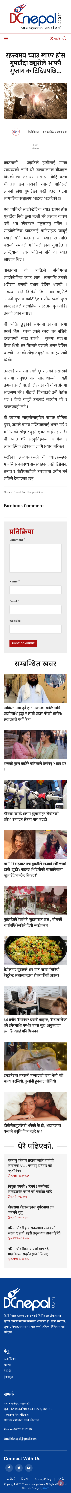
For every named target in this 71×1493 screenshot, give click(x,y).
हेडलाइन (8, 1377)
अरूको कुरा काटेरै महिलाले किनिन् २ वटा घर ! (35, 767)
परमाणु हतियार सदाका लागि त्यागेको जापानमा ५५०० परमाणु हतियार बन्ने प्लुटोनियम (31, 1166)
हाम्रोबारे (11, 1479)
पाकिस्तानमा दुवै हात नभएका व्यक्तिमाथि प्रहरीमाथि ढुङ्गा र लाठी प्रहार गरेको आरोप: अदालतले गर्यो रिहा (33, 714)
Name (14, 581)
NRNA (7, 1365)
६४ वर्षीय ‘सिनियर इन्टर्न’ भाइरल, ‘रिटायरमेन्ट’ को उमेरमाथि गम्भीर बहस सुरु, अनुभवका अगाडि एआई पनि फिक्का (35, 1026)
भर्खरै (56, 39)
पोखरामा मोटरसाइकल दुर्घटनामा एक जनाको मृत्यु (31, 1210)
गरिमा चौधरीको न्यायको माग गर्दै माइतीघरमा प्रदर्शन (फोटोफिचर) (28, 1251)
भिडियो (7, 1371)
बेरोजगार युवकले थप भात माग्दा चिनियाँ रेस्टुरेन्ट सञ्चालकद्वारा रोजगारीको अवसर (31, 973)
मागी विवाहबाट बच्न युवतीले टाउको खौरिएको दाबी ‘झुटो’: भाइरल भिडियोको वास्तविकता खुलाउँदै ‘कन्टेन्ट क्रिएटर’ (35, 870)
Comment (17, 540)
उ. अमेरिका (10, 1359)
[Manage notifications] (61, 1483)
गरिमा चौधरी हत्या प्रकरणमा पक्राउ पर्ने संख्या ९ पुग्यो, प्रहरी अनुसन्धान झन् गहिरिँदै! (34, 1230)
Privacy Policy (43, 1479)
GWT (46, 1488)
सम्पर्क (60, 1479)
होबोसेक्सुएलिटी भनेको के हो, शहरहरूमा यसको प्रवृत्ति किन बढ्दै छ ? (32, 1128)
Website (15, 621)
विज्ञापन (25, 1479)
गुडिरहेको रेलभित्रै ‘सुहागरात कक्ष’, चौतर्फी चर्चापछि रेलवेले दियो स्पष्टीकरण (33, 922)
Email (14, 601)
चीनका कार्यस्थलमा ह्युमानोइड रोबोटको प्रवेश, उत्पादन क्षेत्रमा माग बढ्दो (31, 817)
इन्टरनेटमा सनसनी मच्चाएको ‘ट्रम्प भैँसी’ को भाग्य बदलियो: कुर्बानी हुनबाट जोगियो (33, 1078)
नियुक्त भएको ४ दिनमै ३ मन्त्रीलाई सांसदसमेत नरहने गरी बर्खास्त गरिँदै (30, 1189)
